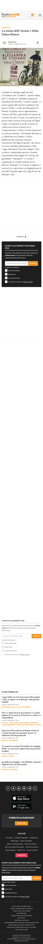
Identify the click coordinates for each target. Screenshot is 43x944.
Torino (11, 756)
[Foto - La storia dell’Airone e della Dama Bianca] (21, 67)
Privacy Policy (28, 282)
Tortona (38, 725)
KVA (27, 941)
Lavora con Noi (32, 850)
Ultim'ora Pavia (30, 844)
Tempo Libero (14, 723)
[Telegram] (29, 788)
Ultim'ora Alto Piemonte (14, 847)
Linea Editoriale (22, 913)
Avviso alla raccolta (21, 929)
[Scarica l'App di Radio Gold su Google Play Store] (21, 806)
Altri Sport (6, 27)
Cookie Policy (26, 906)
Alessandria (26, 707)
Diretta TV (21, 850)
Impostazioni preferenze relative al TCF (21, 925)
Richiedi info (21, 823)
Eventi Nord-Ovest (14, 278)
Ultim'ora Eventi (32, 847)
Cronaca (5, 741)
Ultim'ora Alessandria (15, 844)
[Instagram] (24, 788)
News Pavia (11, 274)
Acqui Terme (24, 723)
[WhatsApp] (35, 788)
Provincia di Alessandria (25, 725)
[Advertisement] (21, 202)
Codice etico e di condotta (21, 911)
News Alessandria (14, 271)
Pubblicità (34, 838)
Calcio (18, 707)
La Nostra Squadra (21, 838)
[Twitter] (13, 788)
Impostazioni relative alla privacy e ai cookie (21, 927)
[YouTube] (19, 788)
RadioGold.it (27, 935)
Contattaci (21, 855)
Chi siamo (9, 838)
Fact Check (21, 918)
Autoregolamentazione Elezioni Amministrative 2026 (21, 923)
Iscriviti (33, 263)
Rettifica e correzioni (21, 920)
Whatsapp (15, 841)
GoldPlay (5, 723)
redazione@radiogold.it (29, 939)
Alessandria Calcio (8, 707)
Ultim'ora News (26, 841)
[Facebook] (8, 788)
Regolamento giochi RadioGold (21, 916)
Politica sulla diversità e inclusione (21, 909)
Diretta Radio (10, 850)
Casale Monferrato (9, 725)
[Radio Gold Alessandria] (11, 15)
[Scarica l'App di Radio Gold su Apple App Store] (21, 798)
